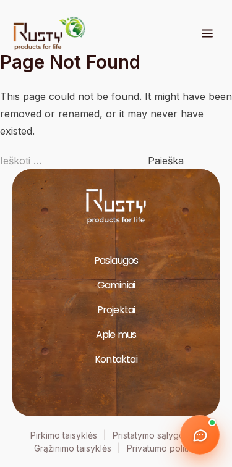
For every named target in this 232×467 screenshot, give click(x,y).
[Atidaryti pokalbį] (200, 435)
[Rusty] (49, 33)
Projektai (116, 310)
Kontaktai (116, 359)
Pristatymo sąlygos (151, 435)
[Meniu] (207, 33)
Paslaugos (116, 260)
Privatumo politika (163, 448)
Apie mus (116, 334)
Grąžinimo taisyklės (72, 448)
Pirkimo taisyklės (63, 435)
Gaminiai (116, 285)
